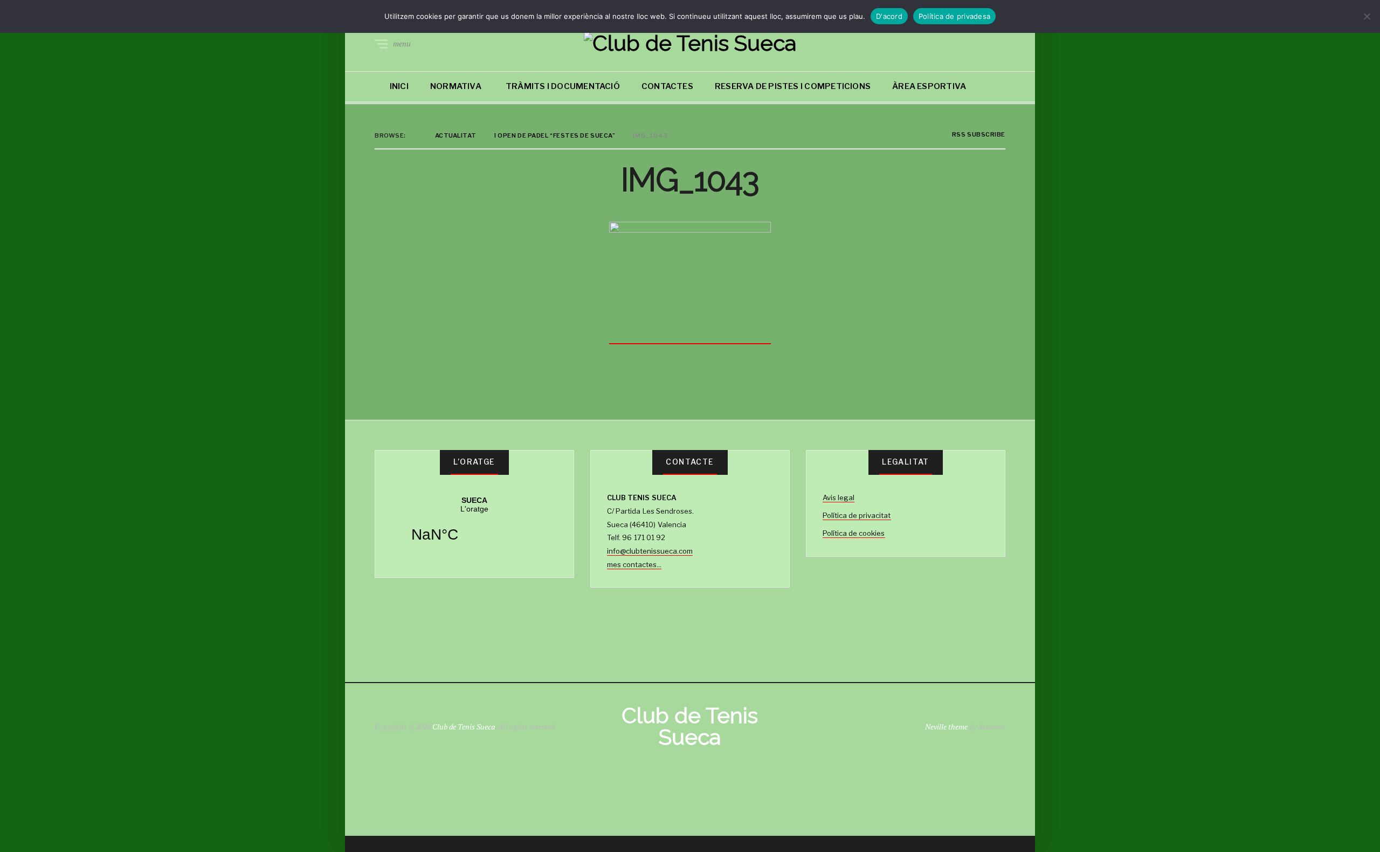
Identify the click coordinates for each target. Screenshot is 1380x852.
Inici (399, 86)
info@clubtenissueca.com (650, 551)
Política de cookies (854, 533)
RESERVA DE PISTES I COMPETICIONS (793, 86)
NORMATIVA (455, 86)
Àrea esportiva (929, 86)
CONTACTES (667, 86)
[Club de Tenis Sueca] (690, 43)
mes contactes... (634, 564)
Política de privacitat (857, 515)
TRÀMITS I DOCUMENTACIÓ (563, 86)
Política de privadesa (954, 16)
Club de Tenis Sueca (463, 726)
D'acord (889, 16)
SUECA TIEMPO (474, 526)
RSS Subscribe (977, 135)
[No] (1366, 16)
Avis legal (838, 497)
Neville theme (946, 726)
